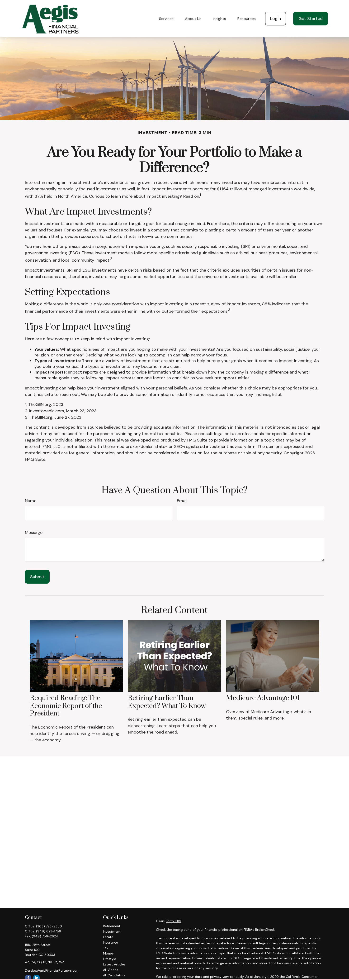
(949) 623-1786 (48, 931)
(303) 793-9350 (49, 926)
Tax (105, 948)
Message (33, 532)
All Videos (110, 970)
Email (182, 501)
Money (108, 953)
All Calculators (114, 975)
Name (30, 501)
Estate (108, 937)
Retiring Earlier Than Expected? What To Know (167, 702)
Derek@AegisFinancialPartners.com (52, 970)
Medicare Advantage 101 (262, 698)
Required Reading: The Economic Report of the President (66, 706)
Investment (112, 931)
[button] (166, 18)
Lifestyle (109, 959)
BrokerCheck (265, 929)
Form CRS (173, 921)
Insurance (110, 942)
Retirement (111, 926)
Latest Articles (114, 964)
